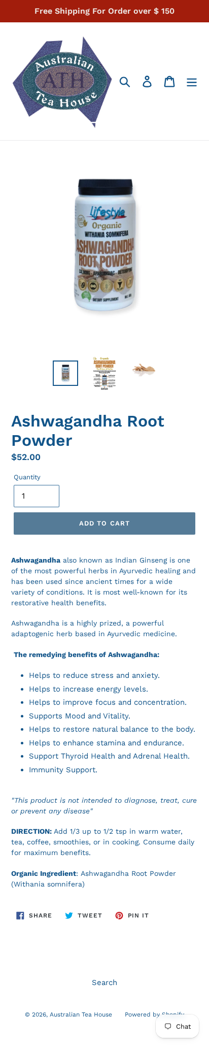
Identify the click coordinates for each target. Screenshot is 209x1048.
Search (104, 982)
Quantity (27, 477)
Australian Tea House (81, 1014)
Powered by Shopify (154, 1014)
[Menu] (192, 81)
